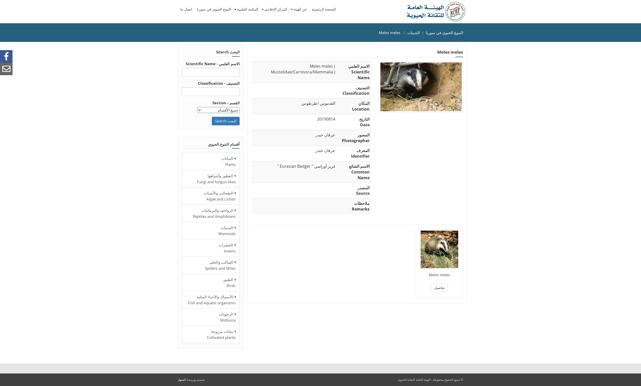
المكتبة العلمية (247, 9)
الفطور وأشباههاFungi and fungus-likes (216, 178)
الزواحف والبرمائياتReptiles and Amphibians (214, 213)
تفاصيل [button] (439, 287)
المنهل (182, 379)
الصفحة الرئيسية (324, 9)
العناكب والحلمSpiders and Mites (220, 265)
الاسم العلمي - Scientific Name (213, 63)
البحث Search (225, 121)
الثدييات (413, 32)
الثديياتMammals (227, 230)
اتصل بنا (186, 9)
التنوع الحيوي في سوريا (214, 9)
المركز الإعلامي (275, 9)
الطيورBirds (229, 282)
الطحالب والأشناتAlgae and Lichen (220, 196)
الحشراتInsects (227, 247)
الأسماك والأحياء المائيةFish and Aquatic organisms (212, 299)
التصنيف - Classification (219, 83)
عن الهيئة (300, 9)
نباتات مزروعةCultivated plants (221, 334)
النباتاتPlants (228, 161)
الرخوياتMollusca (227, 317)
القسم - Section (226, 102)
